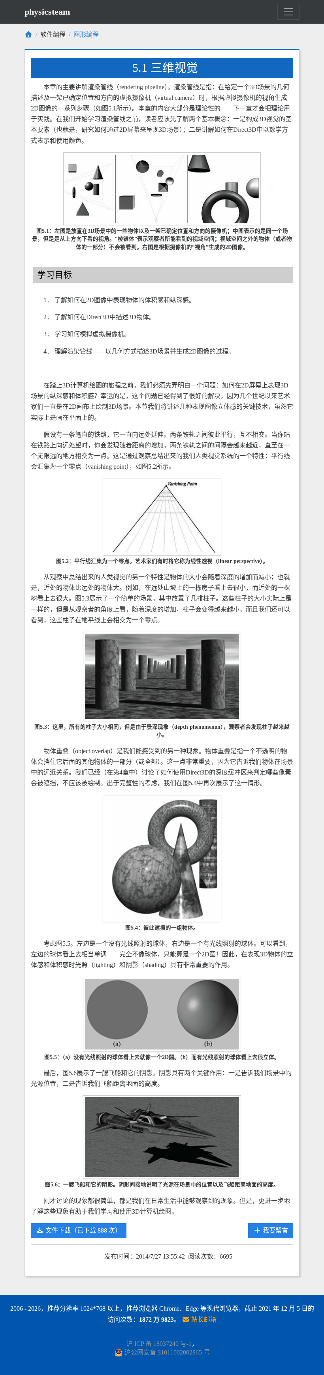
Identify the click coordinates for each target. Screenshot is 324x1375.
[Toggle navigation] (288, 12)
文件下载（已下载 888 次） (82, 1230)
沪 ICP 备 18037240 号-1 (159, 1343)
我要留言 (274, 1230)
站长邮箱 (203, 1319)
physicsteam (47, 12)
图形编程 (86, 34)
